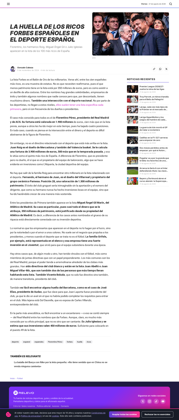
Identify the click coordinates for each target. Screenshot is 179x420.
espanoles (39, 342)
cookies (55, 416)
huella (79, 342)
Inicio (12, 378)
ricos (89, 342)
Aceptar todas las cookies (124, 414)
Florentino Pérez (55, 342)
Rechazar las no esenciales (157, 414)
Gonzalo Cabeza (25, 67)
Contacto (65, 406)
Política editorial (43, 406)
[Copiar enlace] (154, 68)
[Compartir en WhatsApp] (160, 68)
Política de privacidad (31, 416)
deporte (15, 342)
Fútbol (20, 378)
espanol (26, 342)
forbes (70, 342)
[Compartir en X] (166, 68)
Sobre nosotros (28, 406)
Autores (55, 406)
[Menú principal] (8, 4)
